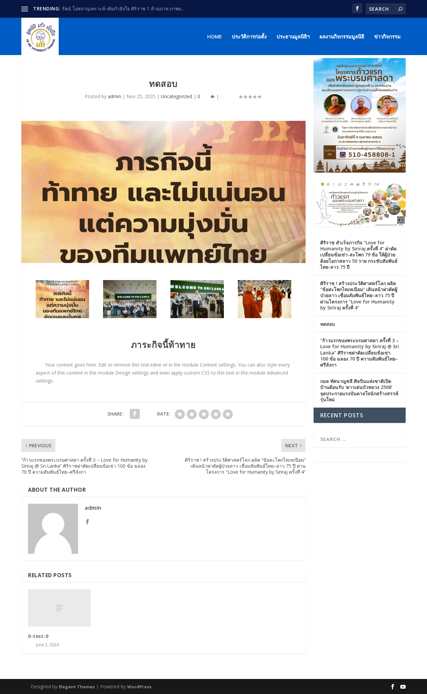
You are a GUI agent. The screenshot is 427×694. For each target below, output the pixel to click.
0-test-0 (38, 636)
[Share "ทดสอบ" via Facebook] (134, 414)
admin (114, 96)
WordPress (139, 687)
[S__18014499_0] (197, 316)
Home (214, 37)
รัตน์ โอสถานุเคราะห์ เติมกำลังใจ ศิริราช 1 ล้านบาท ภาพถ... (123, 8)
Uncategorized (176, 96)
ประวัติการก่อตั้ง (249, 37)
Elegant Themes (77, 687)
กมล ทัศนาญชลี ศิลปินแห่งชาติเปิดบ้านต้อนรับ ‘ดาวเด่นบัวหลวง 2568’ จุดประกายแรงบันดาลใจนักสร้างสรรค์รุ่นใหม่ (359, 390)
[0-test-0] (59, 608)
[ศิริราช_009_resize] (264, 316)
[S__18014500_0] (129, 316)
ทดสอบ (327, 324)
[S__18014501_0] (62, 316)
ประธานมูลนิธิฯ (293, 37)
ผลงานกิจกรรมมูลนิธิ (342, 37)
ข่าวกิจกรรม (387, 37)
